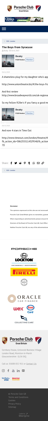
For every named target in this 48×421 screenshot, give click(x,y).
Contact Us (31, 363)
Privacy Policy (14, 403)
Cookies (11, 400)
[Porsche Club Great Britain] (24, 8)
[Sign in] (23, 29)
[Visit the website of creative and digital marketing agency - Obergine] (24, 415)
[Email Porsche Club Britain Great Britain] (23, 370)
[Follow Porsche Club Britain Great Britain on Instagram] (3, 370)
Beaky (6, 51)
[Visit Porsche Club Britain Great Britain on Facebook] (8, 370)
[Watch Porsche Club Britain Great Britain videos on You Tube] (13, 370)
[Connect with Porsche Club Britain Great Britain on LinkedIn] (18, 370)
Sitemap (12, 407)
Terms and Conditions (18, 397)
